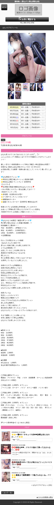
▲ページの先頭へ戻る (44, 497)
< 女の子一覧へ (7, 493)
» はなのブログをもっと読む (41, 485)
